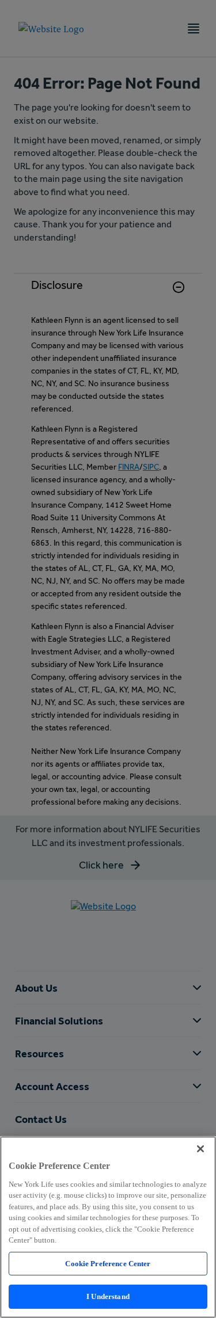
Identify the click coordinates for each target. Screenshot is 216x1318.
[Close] (200, 1148)
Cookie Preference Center (107, 1263)
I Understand (108, 1296)
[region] (108, 1227)
